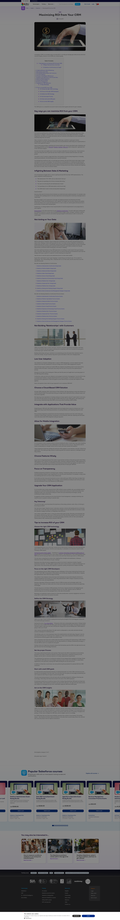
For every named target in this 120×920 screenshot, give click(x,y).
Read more (31, 916)
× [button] (118, 913)
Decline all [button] (76, 915)
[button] (47, 918)
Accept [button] (88, 915)
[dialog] (60, 916)
